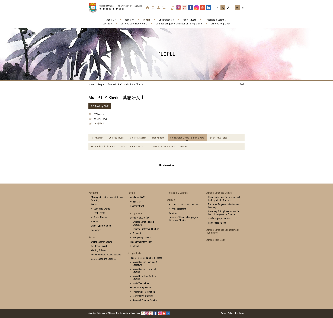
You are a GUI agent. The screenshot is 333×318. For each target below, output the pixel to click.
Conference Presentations (162, 146)
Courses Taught (116, 137)
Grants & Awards (138, 137)
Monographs (158, 137)
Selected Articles (218, 137)
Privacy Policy (227, 313)
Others (183, 146)
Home (91, 84)
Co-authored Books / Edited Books (187, 137)
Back (242, 84)
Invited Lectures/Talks (132, 146)
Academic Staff (115, 84)
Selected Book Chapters (103, 146)
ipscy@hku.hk (99, 123)
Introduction (97, 137)
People (101, 84)
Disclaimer (239, 313)
